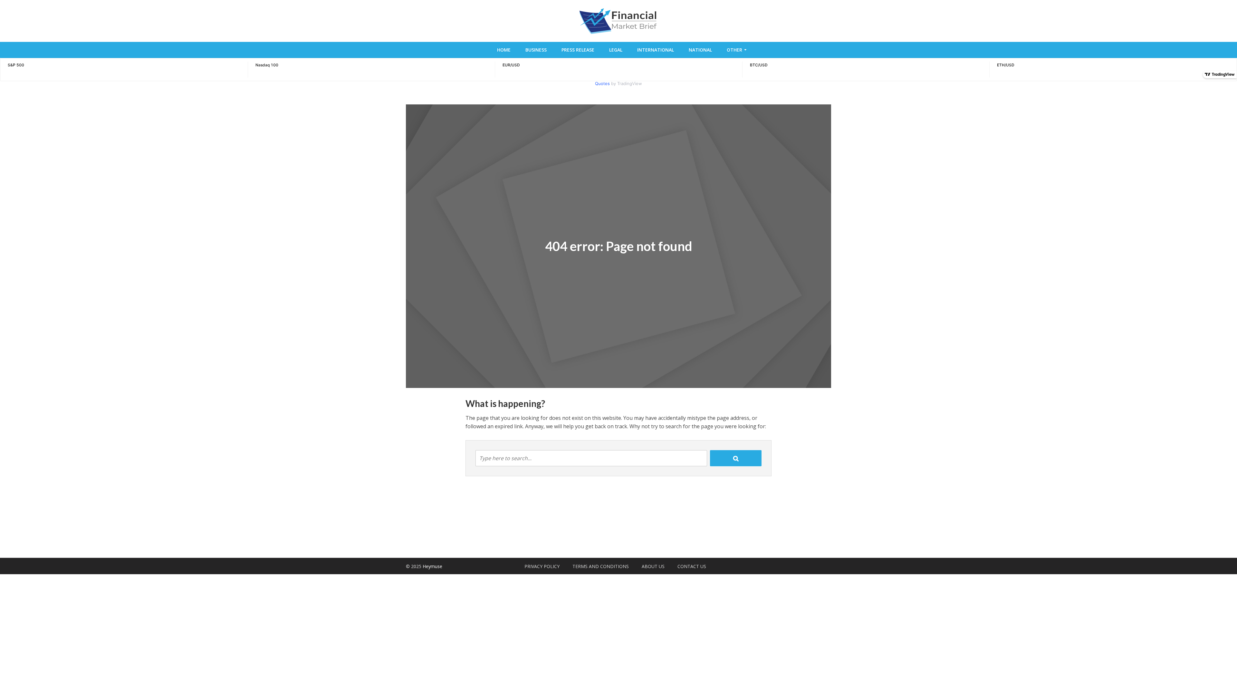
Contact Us (691, 566)
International (655, 50)
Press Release (577, 50)
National (700, 50)
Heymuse (432, 566)
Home (504, 50)
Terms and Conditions (600, 566)
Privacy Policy (542, 566)
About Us (653, 566)
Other (734, 50)
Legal (615, 50)
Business (536, 50)
